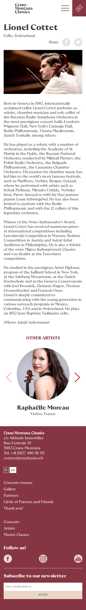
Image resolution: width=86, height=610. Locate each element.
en (13, 470)
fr (6, 470)
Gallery (10, 489)
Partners (11, 495)
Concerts (11, 522)
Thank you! (13, 508)
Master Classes (16, 535)
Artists (9, 528)
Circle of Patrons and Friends (28, 502)
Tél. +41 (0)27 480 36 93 (24, 453)
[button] (65, 8)
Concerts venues (18, 483)
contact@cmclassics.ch (23, 458)
